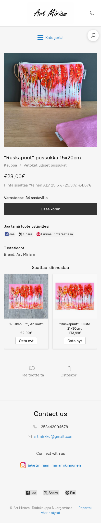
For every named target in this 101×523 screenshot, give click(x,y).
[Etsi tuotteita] (93, 35)
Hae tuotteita (32, 375)
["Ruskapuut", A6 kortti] (26, 296)
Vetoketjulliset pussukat (45, 165)
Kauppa (10, 165)
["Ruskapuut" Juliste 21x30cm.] (75, 296)
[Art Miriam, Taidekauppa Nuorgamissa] (50, 13)
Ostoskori (69, 375)
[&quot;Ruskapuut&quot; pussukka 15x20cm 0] (50, 100)
